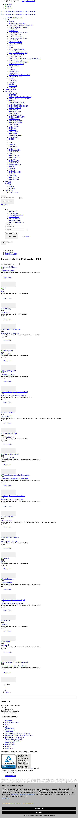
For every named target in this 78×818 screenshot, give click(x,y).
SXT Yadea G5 (14, 155)
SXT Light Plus (14, 126)
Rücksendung (9, 728)
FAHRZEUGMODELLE (13, 18)
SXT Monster (13, 110)
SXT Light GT (14, 113)
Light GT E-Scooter (15, 43)
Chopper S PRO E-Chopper (18, 32)
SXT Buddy (13, 130)
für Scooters (13, 93)
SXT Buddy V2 (14, 132)
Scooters (11, 21)
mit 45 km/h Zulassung (16, 49)
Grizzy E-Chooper (15, 34)
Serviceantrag (9, 748)
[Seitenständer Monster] (9, 267)
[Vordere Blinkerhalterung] (10, 537)
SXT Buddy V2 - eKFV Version (19, 98)
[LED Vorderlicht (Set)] (9, 433)
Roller (11, 47)
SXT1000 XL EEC (15, 135)
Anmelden (12, 236)
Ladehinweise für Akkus (13, 741)
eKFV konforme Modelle (17, 23)
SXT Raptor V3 (14, 161)
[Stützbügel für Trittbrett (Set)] (11, 329)
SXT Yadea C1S (14, 157)
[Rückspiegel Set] (7, 350)
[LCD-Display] (6, 309)
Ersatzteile (12, 82)
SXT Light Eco (14, 124)
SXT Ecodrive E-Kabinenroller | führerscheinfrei (24, 58)
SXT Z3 (11, 154)
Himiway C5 (13, 73)
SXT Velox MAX (15, 172)
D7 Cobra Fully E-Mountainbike (19, 75)
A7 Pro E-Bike (14, 71)
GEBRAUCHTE (10, 89)
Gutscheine (12, 87)
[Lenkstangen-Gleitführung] (10, 454)
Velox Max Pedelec (15, 76)
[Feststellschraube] (7, 579)
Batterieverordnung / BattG (13, 739)
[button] (5, 204)
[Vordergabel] (5, 641)
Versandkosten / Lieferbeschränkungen (17, 733)
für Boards (12, 174)
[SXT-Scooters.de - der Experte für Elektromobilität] (18, 11)
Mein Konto (13, 211)
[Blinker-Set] (5, 620)
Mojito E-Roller (14, 65)
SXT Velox (12, 170)
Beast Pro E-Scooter (15, 42)
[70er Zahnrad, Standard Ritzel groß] (13, 600)
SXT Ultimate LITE (15, 122)
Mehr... (11, 143)
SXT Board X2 (14, 179)
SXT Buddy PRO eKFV (17, 117)
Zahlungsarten (9, 730)
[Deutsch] (8, 4)
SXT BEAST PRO (15, 115)
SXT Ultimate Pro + (15, 121)
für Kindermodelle (15, 165)
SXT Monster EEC (15, 104)
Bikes (11, 67)
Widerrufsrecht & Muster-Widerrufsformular (19, 735)
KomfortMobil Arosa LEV (17, 51)
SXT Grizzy (13, 146)
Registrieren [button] (25, 236)
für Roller (12, 144)
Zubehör (11, 84)
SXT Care (8, 181)
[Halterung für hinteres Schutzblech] (13, 496)
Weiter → (8, 692)
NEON (11, 45)
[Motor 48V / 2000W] (8, 371)
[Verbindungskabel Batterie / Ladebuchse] (14, 662)
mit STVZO (13, 29)
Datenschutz (9, 732)
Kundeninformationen (12, 722)
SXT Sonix (12, 159)
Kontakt (7, 746)
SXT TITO (12, 95)
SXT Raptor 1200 (15, 150)
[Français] (8, 8)
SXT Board (12, 176)
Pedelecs (12, 69)
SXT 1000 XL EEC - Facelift (18, 106)
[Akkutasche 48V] (7, 516)
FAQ (6, 726)
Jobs (10, 185)
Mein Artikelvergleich (16, 215)
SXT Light (12, 128)
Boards (11, 78)
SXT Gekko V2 (14, 152)
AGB (6, 724)
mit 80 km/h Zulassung (16, 64)
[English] (8, 6)
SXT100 (12, 139)
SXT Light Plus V (15, 108)
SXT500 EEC (13, 133)
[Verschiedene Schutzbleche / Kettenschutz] (15, 475)
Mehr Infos (7, 278)
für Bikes (12, 168)
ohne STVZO (13, 40)
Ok (22, 197)
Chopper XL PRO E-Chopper (18, 38)
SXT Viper (12, 148)
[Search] (3, 196)
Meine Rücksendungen (16, 222)
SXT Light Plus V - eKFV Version (20, 97)
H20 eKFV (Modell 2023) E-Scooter (21, 25)
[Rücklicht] (5, 558)
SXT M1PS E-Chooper (16, 36)
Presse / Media (9, 743)
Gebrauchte (12, 80)
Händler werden (14, 192)
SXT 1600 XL (13, 137)
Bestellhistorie (13, 213)
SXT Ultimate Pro (15, 111)
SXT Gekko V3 (14, 163)
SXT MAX (12, 100)
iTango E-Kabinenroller (16, 54)
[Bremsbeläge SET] (7, 412)
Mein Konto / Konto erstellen (14, 737)
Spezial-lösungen (12, 187)
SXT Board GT (14, 177)
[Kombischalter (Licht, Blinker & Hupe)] (14, 392)
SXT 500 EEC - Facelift (17, 102)
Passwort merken (12, 233)
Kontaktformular (10, 776)
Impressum (8, 721)
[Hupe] (3, 288)
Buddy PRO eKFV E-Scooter (18, 27)
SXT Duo (12, 166)
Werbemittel (13, 86)
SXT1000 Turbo (14, 119)
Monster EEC (13, 31)
